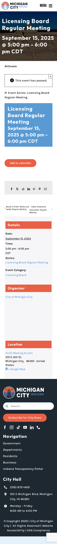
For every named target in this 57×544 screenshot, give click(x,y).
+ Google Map (16, 369)
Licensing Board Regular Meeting (26, 262)
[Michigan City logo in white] (23, 388)
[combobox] (28, 406)
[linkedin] (32, 427)
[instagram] (11, 427)
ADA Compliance (38, 530)
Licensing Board (15, 275)
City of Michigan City (19, 297)
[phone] (38, 427)
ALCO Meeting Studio (19, 353)
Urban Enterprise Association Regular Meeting (38, 209)
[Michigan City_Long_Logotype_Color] (14, 3)
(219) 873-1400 (20, 487)
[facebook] (5, 427)
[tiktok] (18, 427)
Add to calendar (20, 163)
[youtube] (25, 427)
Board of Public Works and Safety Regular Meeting (17, 207)
